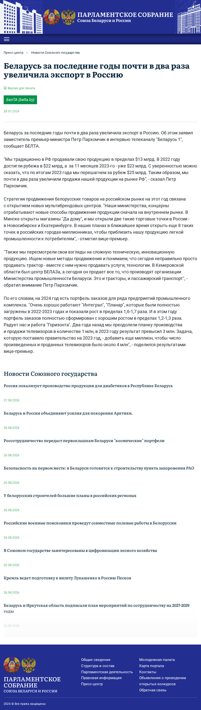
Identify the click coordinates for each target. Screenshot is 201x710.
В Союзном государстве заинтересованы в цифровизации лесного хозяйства (80, 550)
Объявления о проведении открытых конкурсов (162, 681)
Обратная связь (152, 690)
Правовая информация (101, 678)
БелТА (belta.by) (20, 99)
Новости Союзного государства (55, 52)
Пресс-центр (13, 52)
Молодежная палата (157, 660)
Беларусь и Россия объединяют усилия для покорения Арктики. (68, 413)
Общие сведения (95, 660)
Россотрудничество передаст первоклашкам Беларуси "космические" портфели (84, 440)
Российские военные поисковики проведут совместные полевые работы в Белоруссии (90, 523)
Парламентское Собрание (32, 683)
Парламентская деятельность (107, 672)
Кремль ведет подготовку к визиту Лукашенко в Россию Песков (67, 578)
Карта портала (151, 666)
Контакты (147, 672)
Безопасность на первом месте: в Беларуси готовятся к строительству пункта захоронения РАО (99, 468)
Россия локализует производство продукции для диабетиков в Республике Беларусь (88, 385)
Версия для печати (21, 88)
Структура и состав (97, 666)
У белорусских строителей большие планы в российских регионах (70, 495)
